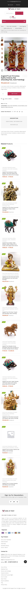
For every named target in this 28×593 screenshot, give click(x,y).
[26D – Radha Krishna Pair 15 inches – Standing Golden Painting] (2, 53)
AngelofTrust (13, 588)
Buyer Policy (3, 578)
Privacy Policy (4, 584)
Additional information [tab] (14, 121)
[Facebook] (10, 501)
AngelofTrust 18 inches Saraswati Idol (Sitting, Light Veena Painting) (10, 417)
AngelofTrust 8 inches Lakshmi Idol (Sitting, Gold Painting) (10, 450)
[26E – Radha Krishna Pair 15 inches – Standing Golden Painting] (2, 49)
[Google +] (19, 111)
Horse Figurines (11, 343)
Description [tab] (14, 118)
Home (2, 26)
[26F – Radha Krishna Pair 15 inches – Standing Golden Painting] (2, 44)
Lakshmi (16, 447)
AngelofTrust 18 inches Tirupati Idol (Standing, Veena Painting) (9, 313)
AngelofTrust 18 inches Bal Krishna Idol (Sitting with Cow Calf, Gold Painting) (10, 278)
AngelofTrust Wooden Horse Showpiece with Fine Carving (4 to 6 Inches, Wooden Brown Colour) (10, 347)
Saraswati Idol (6, 205)
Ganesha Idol (9, 480)
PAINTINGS (3, 543)
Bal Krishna (15, 273)
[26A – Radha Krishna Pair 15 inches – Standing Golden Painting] (15, 54)
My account (10, 4)
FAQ (2, 582)
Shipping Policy (4, 569)
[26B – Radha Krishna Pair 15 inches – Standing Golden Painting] (2, 62)
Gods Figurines (23, 26)
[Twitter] (14, 111)
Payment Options (5, 572)
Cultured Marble (18, 28)
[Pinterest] (17, 111)
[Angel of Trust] (14, 8)
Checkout (18, 4)
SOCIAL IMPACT (4, 547)
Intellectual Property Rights (7, 574)
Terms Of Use (4, 567)
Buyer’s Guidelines (5, 580)
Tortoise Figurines (7, 167)
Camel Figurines (11, 239)
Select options (7, 178)
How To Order (4, 576)
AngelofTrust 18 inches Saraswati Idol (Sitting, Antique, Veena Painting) (10, 209)
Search (19, 13)
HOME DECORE (4, 541)
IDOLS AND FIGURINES (12, 26)
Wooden (4, 241)
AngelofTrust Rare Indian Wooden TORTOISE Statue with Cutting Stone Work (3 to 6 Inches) (10, 383)
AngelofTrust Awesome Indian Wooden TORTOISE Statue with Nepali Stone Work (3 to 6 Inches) (10, 173)
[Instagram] (17, 501)
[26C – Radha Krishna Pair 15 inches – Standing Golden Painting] (2, 57)
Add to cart (14, 93)
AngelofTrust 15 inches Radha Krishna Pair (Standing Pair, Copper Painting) (26, 76)
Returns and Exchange (6, 571)
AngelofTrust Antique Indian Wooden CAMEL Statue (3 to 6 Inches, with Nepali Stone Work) (10, 244)
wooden (4, 170)
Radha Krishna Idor (8, 28)
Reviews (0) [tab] (14, 124)
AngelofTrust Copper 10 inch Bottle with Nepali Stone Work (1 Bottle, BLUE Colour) (24, 76)
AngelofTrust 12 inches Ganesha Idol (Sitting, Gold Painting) (10, 484)
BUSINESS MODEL (5, 545)
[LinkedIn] (22, 111)
